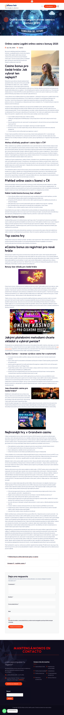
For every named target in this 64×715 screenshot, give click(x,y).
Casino (21, 47)
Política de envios (39, 673)
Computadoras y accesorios (52, 674)
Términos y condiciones (38, 678)
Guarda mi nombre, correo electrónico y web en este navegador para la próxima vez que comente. (30, 621)
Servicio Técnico (52, 677)
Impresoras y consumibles (51, 667)
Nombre (10, 597)
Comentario (11, 584)
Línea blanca (51, 671)
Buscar (10, 698)
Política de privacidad (40, 671)
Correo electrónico (13, 604)
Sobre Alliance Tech (40, 666)
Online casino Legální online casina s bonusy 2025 (34, 26)
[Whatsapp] (4, 711)
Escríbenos (50, 6)
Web (9, 611)
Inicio (18, 26)
